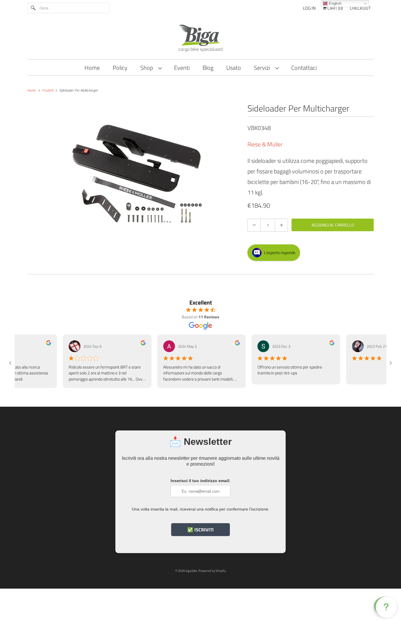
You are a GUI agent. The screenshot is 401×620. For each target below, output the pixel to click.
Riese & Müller (265, 144)
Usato (233, 67)
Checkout (360, 8)
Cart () (334, 8)
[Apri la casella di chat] (385, 606)
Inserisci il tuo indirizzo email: (200, 480)
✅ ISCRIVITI (200, 529)
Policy (120, 67)
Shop (147, 67)
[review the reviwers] (39, 344)
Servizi (263, 67)
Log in (309, 8)
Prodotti (48, 90)
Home (92, 67)
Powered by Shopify (212, 570)
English (334, 3)
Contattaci (304, 67)
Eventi (182, 67)
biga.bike (191, 570)
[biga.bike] (200, 39)
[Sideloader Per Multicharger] (134, 173)
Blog (208, 67)
